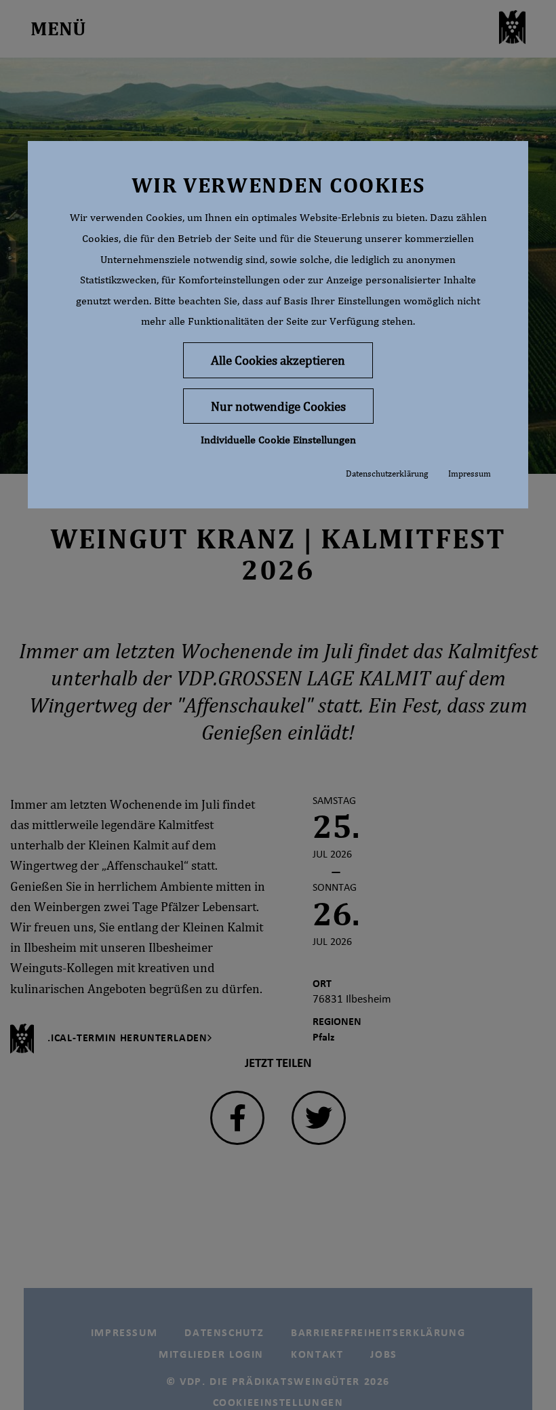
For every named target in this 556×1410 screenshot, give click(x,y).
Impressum (469, 473)
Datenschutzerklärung (387, 473)
